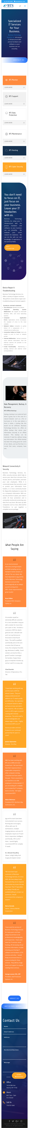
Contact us (18, 60)
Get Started (10, 247)
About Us (14, 998)
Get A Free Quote (13, 1006)
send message (19, 1075)
